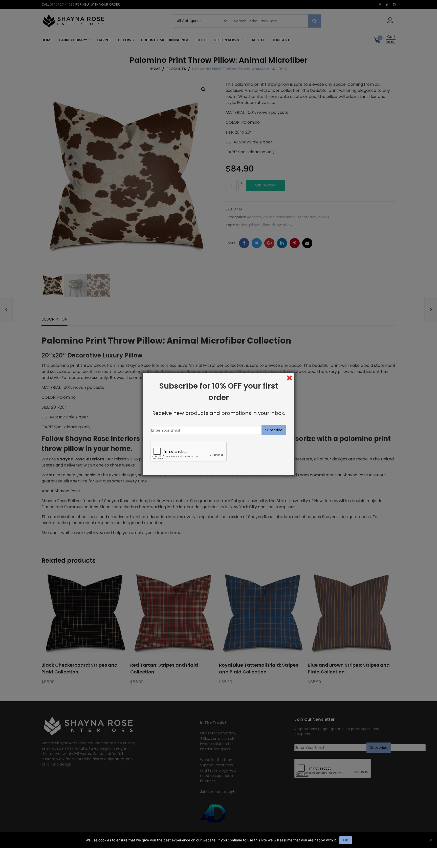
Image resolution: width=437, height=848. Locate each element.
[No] (430, 840)
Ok (345, 840)
